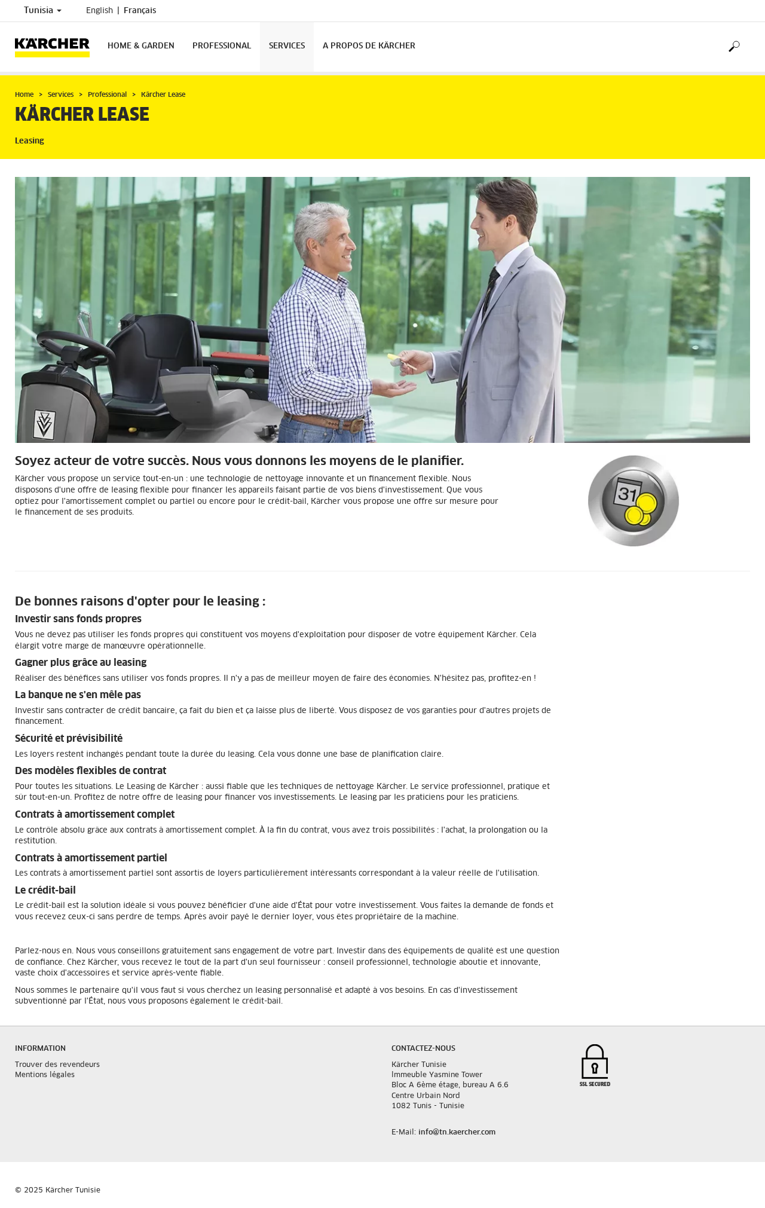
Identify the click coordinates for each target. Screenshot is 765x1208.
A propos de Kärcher (369, 46)
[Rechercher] (733, 47)
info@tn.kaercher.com (456, 1132)
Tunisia (40, 11)
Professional (221, 46)
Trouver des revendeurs (57, 1065)
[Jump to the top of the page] (735, 1185)
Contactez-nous (423, 1049)
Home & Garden (141, 46)
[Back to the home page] (57, 46)
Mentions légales (45, 1075)
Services (287, 46)
